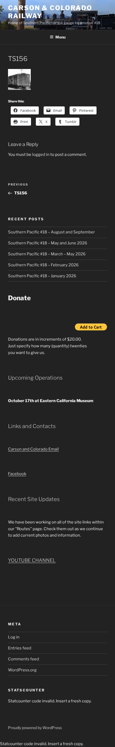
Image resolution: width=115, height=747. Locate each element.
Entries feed (19, 648)
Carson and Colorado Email (33, 449)
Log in (14, 637)
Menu (60, 37)
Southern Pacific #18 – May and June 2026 (47, 243)
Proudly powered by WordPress (35, 727)
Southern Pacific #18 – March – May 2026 (47, 254)
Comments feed (23, 659)
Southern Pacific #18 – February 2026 (43, 265)
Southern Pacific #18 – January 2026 (42, 276)
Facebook (17, 473)
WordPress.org (22, 670)
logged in (40, 154)
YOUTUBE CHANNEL (32, 560)
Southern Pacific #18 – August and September (51, 232)
